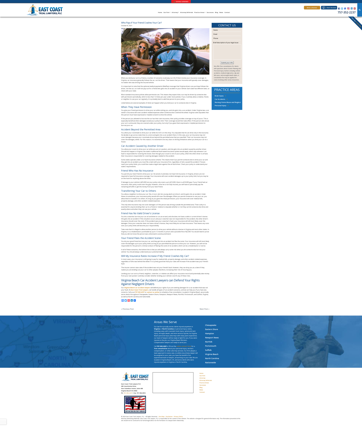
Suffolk (208, 350)
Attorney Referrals (186, 12)
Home (160, 12)
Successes (210, 12)
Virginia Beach (211, 354)
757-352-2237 (347, 12)
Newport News (212, 337)
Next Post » (204, 309)
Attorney (175, 12)
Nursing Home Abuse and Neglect (228, 102)
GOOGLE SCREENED (182, 1)
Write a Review (312, 8)
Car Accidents (220, 99)
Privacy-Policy (178, 416)
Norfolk (208, 341)
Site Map (162, 416)
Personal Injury (220, 105)
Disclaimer (169, 416)
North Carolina (212, 358)
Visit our (356, 22)
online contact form (183, 346)
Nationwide (210, 362)
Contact (227, 12)
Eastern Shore (211, 329)
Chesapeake (210, 325)
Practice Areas (199, 12)
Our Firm (166, 12)
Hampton (209, 333)
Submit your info (227, 63)
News (221, 12)
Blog (216, 12)
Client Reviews (331, 8)
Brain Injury (219, 96)
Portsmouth (210, 346)
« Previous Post (127, 309)
